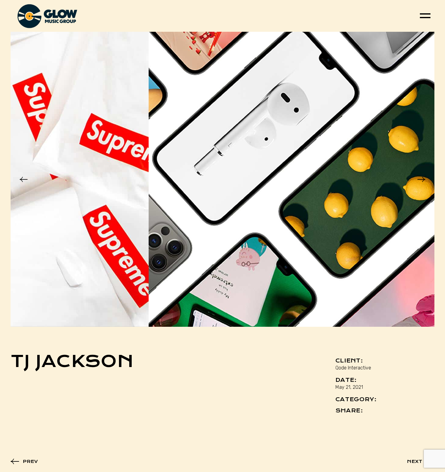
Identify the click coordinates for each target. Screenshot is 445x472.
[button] (24, 179)
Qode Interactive (353, 368)
